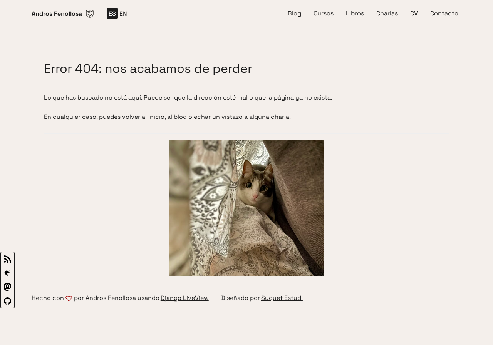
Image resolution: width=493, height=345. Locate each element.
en (123, 14)
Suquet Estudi (282, 298)
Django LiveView (185, 298)
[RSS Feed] (7, 259)
